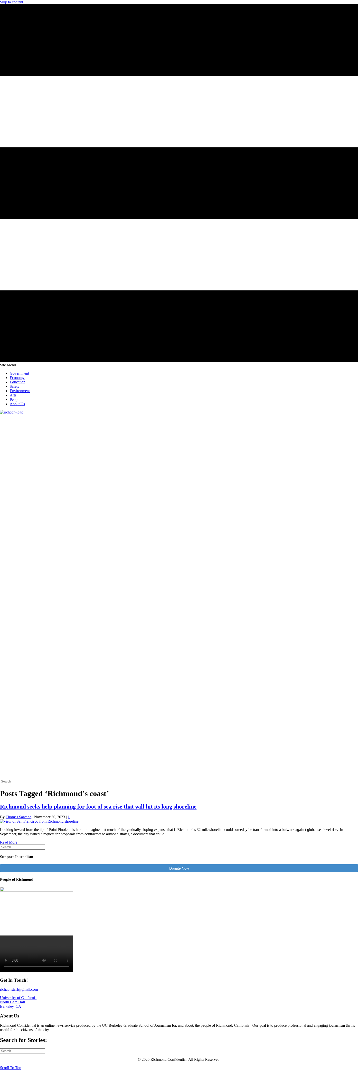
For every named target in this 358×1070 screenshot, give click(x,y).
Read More (8, 842)
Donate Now (179, 868)
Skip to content (11, 2)
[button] (10, 1068)
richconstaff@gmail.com (19, 989)
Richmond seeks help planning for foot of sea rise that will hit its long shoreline (98, 806)
